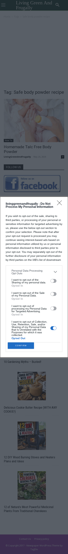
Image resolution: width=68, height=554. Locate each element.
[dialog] (34, 277)
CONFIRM (21, 345)
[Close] (60, 204)
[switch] (53, 281)
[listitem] (34, 272)
